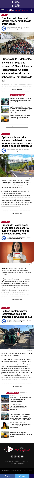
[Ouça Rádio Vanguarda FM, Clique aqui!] (17, 3)
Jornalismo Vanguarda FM (15, 29)
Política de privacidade (18, 463)
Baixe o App (25, 461)
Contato (17, 461)
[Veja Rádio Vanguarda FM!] (17, 7)
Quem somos (9, 461)
